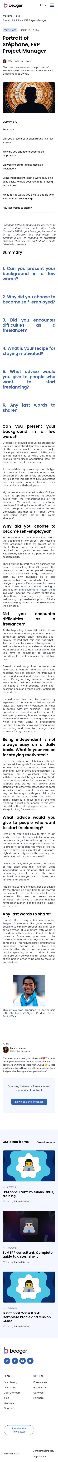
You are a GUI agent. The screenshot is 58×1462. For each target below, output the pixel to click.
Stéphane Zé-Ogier (21, 1013)
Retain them (47, 589)
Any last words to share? (17, 207)
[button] (43, 5)
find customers (28, 589)
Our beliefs (10, 1387)
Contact (9, 1408)
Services (38, 1392)
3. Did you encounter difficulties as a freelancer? (29, 325)
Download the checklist (29, 1101)
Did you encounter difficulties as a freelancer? (23, 166)
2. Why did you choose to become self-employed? (29, 299)
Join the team (12, 1392)
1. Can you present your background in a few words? (29, 274)
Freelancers (40, 1382)
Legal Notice (39, 1456)
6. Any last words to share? (29, 407)
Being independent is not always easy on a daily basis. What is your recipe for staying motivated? (28, 181)
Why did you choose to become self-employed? (24, 153)
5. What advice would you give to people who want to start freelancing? (29, 379)
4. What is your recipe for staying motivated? (29, 351)
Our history (10, 1382)
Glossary (9, 1402)
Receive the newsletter (19, 1430)
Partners (38, 1397)
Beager (7, 923)
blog (18, 15)
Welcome (7, 15)
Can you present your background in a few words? (28, 140)
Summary (8, 129)
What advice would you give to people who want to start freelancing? (28, 196)
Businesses (40, 1387)
